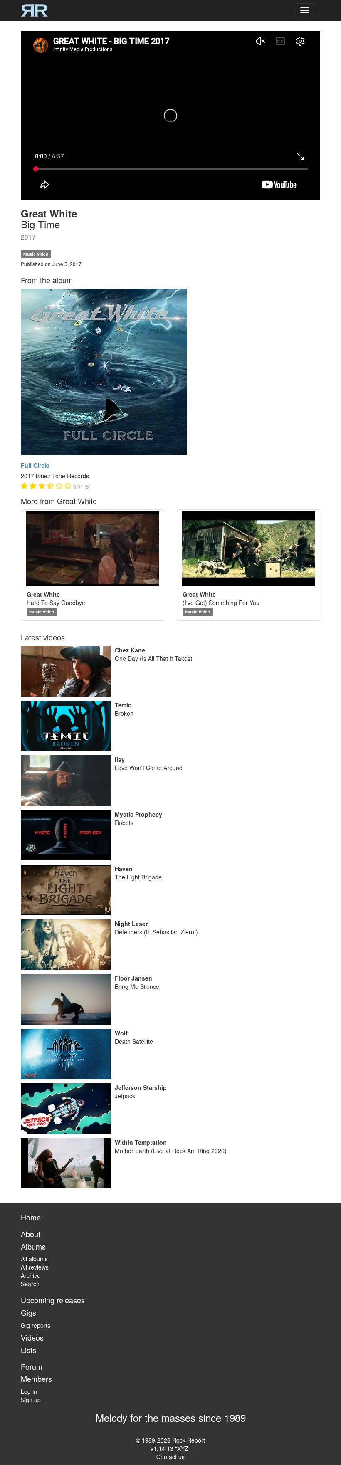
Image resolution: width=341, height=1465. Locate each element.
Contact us (170, 1457)
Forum (31, 1366)
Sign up (31, 1400)
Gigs (28, 1312)
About (30, 1233)
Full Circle (35, 465)
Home (31, 1217)
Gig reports (35, 1325)
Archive (30, 1275)
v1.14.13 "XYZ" (170, 1448)
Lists (28, 1349)
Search (30, 1284)
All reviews (35, 1267)
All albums (34, 1259)
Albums (33, 1246)
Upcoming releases (53, 1300)
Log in (29, 1391)
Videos (32, 1337)
